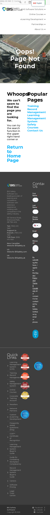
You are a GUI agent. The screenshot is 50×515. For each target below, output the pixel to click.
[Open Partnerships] (45, 24)
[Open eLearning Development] (45, 19)
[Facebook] (25, 2)
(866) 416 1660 (5, 1)
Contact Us (35, 130)
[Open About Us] (45, 29)
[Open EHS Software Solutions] (45, 9)
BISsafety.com (21, 252)
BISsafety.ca (20, 246)
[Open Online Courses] (45, 14)
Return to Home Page (15, 153)
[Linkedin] (29, 2)
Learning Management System (35, 118)
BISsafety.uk (20, 258)
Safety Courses (32, 126)
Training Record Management (35, 109)
